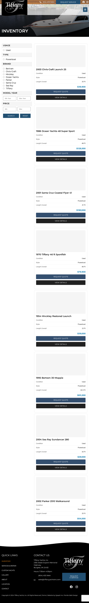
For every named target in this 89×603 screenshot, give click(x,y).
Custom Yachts (8, 570)
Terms (44, 595)
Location (6, 584)
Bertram (9, 68)
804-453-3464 (48, 2)
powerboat (10, 59)
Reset (25, 116)
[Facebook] (83, 2)
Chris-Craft (10, 71)
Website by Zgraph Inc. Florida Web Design (62, 595)
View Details (61, 97)
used (8, 50)
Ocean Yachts (12, 77)
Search (11, 116)
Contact (5, 589)
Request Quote (61, 92)
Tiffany (8, 88)
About (4, 579)
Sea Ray (9, 85)
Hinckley (9, 74)
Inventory (6, 561)
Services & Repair (9, 566)
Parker (8, 80)
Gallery (5, 575)
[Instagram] (87, 2)
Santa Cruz (10, 83)
